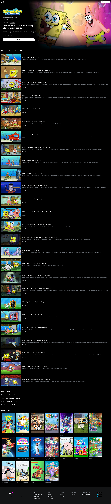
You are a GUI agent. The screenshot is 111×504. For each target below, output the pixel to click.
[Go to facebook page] (83, 495)
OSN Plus (62, 494)
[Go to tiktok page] (86, 495)
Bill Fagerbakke (16, 398)
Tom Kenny (9, 398)
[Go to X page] (89, 495)
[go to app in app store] (99, 492)
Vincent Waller (12, 395)
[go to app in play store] (99, 494)
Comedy (15, 401)
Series (49, 494)
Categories (50, 498)
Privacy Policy (37, 498)
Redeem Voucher (38, 494)
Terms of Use (37, 496)
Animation (9, 401)
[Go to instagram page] (84, 495)
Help (35, 492)
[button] (105, 2)
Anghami (62, 496)
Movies (50, 496)
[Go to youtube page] (88, 495)
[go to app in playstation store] (99, 496)
